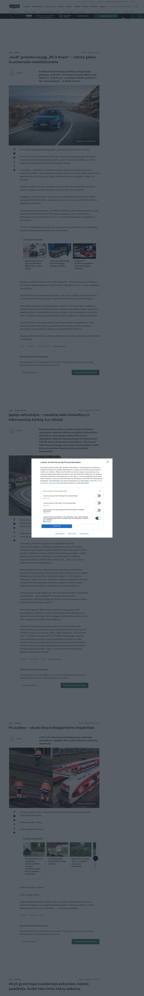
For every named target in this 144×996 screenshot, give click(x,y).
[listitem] (72, 491)
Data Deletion (60, 534)
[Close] (108, 463)
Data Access (72, 534)
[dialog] (72, 498)
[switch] (98, 495)
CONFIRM (57, 526)
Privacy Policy (84, 534)
